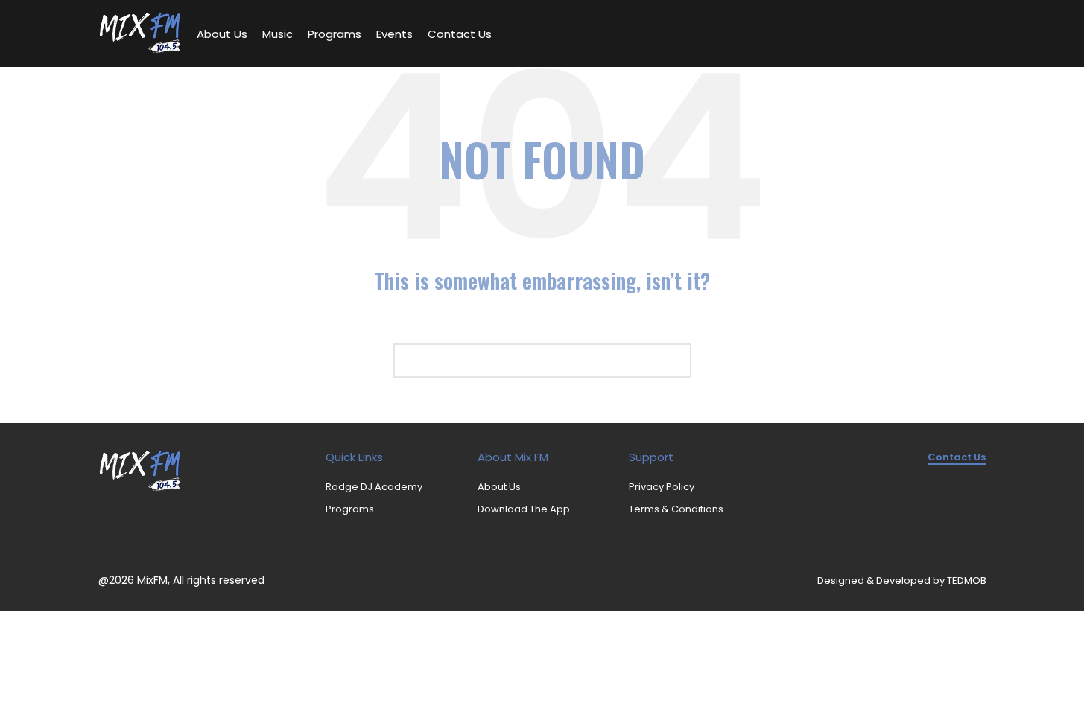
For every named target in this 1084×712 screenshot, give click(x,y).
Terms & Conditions (676, 509)
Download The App (524, 509)
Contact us (957, 457)
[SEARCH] (674, 360)
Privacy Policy (661, 487)
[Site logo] (140, 32)
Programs (350, 509)
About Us (499, 487)
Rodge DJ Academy (374, 487)
